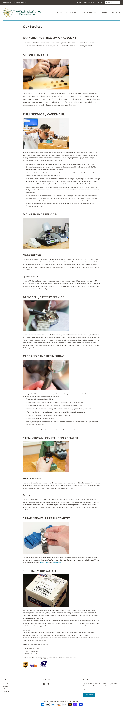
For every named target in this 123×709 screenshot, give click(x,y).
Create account (89, 2)
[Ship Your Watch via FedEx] (33, 667)
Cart (101, 2)
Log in (79, 2)
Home (59, 13)
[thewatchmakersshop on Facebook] (44, 684)
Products (71, 13)
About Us (115, 13)
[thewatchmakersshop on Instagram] (48, 684)
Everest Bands (44, 563)
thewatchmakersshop (61, 701)
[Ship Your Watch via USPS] (43, 667)
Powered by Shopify (74, 701)
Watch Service (89, 13)
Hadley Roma (56, 563)
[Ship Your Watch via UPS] (25, 667)
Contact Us (6, 691)
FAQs (104, 13)
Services (5, 686)
